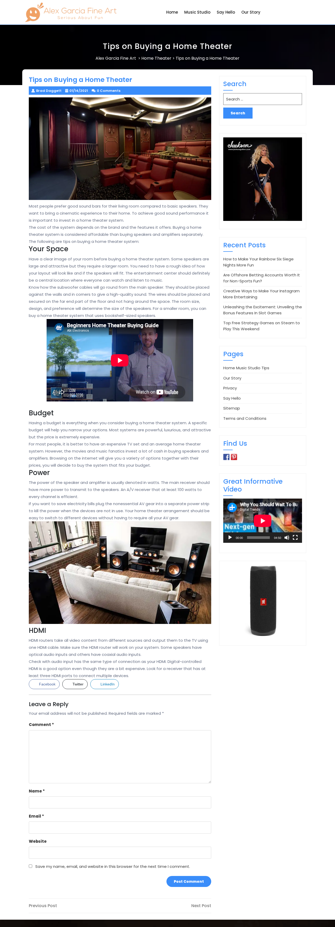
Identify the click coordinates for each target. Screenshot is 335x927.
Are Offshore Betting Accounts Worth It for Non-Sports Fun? (261, 278)
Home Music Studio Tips (246, 368)
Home (172, 12)
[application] (262, 521)
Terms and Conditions (244, 418)
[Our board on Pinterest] (234, 457)
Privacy (230, 388)
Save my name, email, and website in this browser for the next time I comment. (112, 866)
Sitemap (231, 408)
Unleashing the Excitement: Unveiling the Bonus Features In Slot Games (262, 310)
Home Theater (156, 58)
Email (36, 816)
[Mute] (286, 537)
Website (38, 841)
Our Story (250, 12)
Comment (41, 724)
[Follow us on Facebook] (226, 457)
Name (37, 791)
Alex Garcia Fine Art (116, 58)
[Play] (230, 537)
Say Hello (226, 12)
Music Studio (197, 12)
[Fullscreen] (295, 537)
